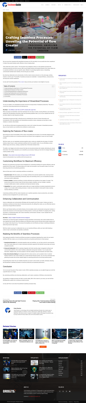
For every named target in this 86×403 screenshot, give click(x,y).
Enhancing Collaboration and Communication (16, 93)
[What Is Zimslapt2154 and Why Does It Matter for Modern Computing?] (59, 334)
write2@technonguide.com (34, 396)
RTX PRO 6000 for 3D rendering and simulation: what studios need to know (10, 342)
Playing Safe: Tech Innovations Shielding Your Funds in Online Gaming (44, 301)
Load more (42, 346)
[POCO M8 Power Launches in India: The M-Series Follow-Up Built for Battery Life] (43, 334)
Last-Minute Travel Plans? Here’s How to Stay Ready (69, 119)
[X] (83, 1)
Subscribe (81, 154)
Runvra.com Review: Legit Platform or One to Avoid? (70, 112)
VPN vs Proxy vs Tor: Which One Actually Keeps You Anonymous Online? (46, 369)
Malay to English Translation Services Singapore (19, 217)
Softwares (21, 338)
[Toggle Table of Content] (52, 86)
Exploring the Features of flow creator (14, 89)
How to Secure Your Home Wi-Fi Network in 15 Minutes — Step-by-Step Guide (46, 362)
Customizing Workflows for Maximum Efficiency (16, 91)
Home (4, 9)
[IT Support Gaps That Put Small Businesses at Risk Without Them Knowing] (75, 334)
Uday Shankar (12, 50)
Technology (54, 338)
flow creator (21, 81)
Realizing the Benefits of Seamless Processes (16, 94)
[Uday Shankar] (7, 50)
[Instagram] (81, 1)
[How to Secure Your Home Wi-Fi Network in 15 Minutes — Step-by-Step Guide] (34, 362)
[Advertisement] (71, 65)
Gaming (4, 338)
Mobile (37, 338)
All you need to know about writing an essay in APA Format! (22, 155)
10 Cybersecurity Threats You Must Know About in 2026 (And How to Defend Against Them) (46, 376)
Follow (81, 151)
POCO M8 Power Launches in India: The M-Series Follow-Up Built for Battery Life (42, 342)
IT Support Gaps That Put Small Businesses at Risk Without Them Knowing (75, 342)
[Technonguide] (3, 5)
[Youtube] (69, 391)
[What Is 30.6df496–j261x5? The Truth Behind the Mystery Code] (26, 334)
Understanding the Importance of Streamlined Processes (18, 88)
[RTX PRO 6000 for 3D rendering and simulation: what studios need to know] (10, 334)
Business (70, 338)
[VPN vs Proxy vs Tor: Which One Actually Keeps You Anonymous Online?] (34, 369)
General (7, 9)
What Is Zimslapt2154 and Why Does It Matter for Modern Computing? (58, 342)
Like (82, 147)
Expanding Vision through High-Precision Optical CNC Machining (14, 301)
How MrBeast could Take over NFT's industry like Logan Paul (22, 109)
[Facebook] (79, 1)
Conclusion (7, 96)
